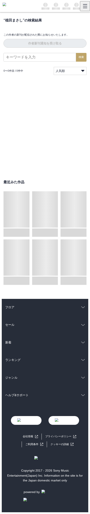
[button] (62, 444)
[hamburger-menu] (85, 6)
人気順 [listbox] (60, 71)
